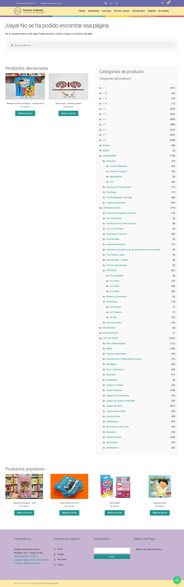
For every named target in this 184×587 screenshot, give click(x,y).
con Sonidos (115, 307)
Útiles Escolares (114, 322)
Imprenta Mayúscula (115, 244)
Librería (151, 11)
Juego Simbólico (114, 390)
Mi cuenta (164, 11)
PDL (112, 182)
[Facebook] (106, 3)
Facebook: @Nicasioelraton (27, 563)
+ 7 (104, 135)
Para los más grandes (116, 265)
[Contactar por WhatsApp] (177, 580)
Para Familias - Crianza (117, 260)
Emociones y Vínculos (116, 234)
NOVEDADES (109, 328)
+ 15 (105, 103)
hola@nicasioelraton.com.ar (51, 3)
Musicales (111, 432)
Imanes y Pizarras (114, 385)
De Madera (111, 364)
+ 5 (104, 124)
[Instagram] (116, 3)
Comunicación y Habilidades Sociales (124, 359)
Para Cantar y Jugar (115, 254)
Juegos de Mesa (114, 406)
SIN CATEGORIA (110, 333)
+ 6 (104, 129)
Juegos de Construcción (117, 395)
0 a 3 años (114, 281)
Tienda (82, 11)
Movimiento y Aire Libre (117, 426)
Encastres (111, 374)
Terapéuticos (112, 447)
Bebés (109, 348)
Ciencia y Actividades (116, 354)
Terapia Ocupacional (115, 202)
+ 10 (105, 93)
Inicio (60, 549)
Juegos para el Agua (116, 411)
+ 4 (104, 119)
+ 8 (104, 140)
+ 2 (104, 109)
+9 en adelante (117, 275)
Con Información (114, 218)
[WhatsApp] (111, 3)
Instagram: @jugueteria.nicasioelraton (31, 560)
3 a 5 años (114, 286)
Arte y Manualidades (116, 343)
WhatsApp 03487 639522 (25, 3)
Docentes (110, 161)
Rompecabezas (113, 437)
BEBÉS (106, 150)
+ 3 (104, 114)
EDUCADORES (109, 156)
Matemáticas (116, 176)
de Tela (113, 317)
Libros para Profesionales (118, 187)
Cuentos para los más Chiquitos (121, 223)
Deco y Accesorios (115, 369)
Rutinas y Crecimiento (116, 296)
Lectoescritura (113, 416)
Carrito (60, 564)
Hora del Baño (112, 239)
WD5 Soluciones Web (49, 583)
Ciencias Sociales (118, 171)
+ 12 (105, 98)
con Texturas (116, 312)
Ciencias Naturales (118, 166)
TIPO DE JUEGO (110, 338)
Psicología (111, 192)
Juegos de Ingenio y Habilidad (120, 400)
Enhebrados (111, 380)
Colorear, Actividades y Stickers (121, 213)
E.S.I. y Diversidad (114, 228)
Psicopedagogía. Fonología (119, 197)
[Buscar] (162, 3)
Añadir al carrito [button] (25, 113)
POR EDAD (111, 270)
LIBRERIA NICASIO (112, 208)
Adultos (106, 145)
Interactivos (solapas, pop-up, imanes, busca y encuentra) (133, 249)
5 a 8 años (114, 291)
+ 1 (104, 88)
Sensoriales (112, 301)
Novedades (93, 11)
